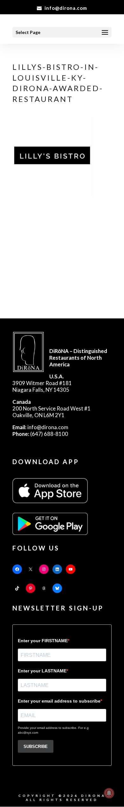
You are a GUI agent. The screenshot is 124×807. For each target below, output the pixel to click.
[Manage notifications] (109, 793)
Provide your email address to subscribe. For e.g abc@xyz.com (53, 730)
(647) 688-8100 (40, 433)
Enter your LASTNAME (42, 670)
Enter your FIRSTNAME (43, 640)
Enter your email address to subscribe (59, 701)
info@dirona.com (40, 427)
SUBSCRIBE (36, 746)
